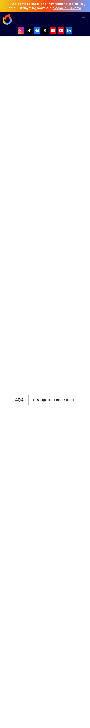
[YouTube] (53, 30)
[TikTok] (29, 30)
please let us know (66, 8)
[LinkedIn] (69, 30)
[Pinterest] (61, 30)
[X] (45, 30)
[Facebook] (37, 30)
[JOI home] (7, 19)
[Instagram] (21, 30)
